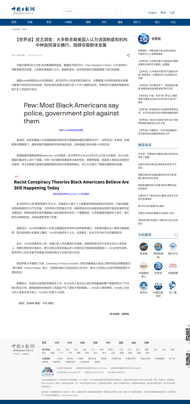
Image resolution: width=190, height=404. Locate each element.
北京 (58, 349)
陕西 (130, 353)
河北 (76, 349)
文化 (173, 22)
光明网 (45, 362)
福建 (147, 349)
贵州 (104, 353)
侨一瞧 (173, 292)
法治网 (97, 362)
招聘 (146, 343)
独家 (134, 343)
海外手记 (173, 253)
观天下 (137, 22)
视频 (88, 22)
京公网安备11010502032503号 (69, 372)
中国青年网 (116, 358)
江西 (155, 349)
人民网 (59, 358)
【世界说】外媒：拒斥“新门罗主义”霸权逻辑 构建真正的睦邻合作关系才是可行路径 (157, 99)
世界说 (24, 29)
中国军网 (56, 362)
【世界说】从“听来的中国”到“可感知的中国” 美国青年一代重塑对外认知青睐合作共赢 (158, 74)
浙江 (138, 349)
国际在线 (92, 358)
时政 (30, 22)
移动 (163, 12)
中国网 (80, 358)
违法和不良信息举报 (64, 368)
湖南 (53, 353)
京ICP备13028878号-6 (116, 372)
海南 (78, 353)
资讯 (48, 22)
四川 (96, 353)
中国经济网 (130, 358)
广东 (61, 353)
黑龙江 (111, 349)
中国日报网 (16, 29)
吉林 (101, 349)
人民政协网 (84, 362)
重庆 (87, 353)
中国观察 (173, 273)
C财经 (68, 22)
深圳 (147, 353)
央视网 (104, 358)
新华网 (70, 358)
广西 (70, 353)
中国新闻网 (70, 362)
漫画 (120, 22)
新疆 (139, 353)
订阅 (172, 12)
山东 (164, 349)
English (153, 12)
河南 (172, 349)
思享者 (143, 253)
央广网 (172, 358)
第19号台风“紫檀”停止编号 (151, 206)
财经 (82, 343)
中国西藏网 (159, 358)
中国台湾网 (145, 358)
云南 (113, 353)
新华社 (143, 292)
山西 (84, 349)
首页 (14, 22)
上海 (121, 349)
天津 (67, 349)
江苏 (129, 349)
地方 (157, 22)
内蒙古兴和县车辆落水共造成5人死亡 (156, 213)
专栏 (104, 22)
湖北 (44, 353)
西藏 (122, 353)
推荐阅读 (144, 145)
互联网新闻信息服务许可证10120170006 (91, 368)
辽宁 (93, 349)
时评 (57, 343)
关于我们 (16, 354)
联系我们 (25, 354)
